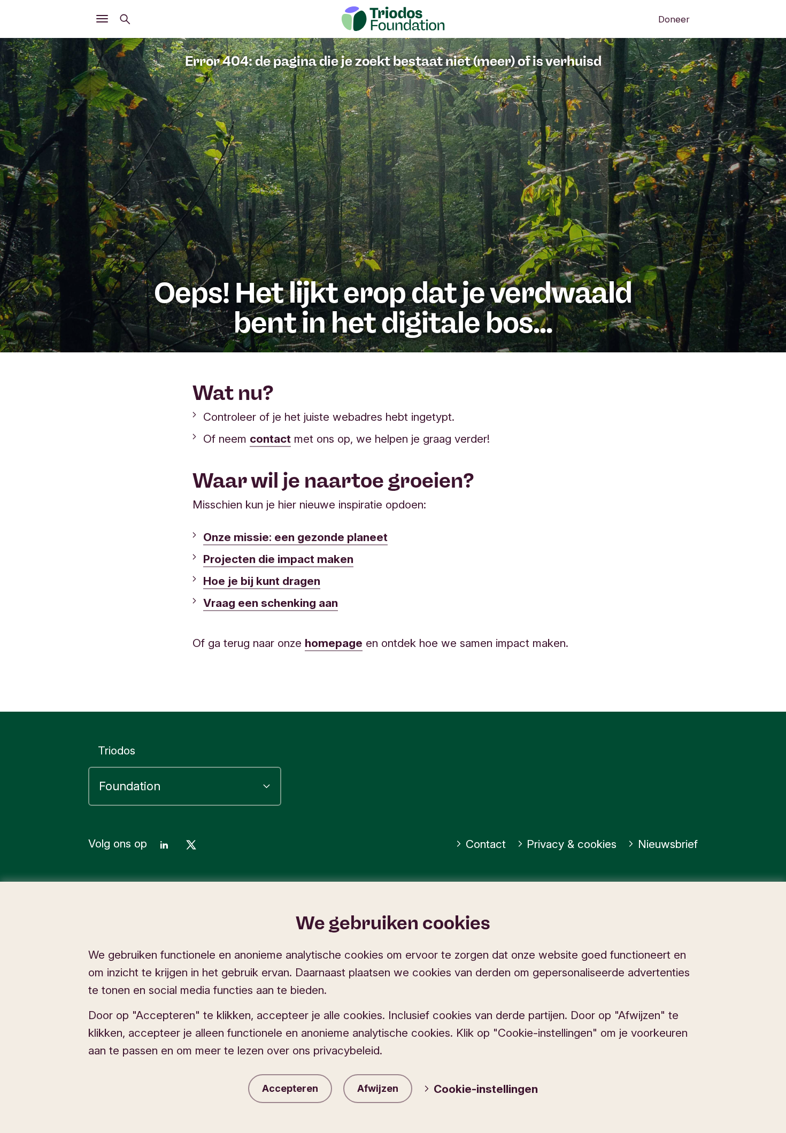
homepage (334, 643)
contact (270, 438)
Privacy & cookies (572, 844)
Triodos (116, 750)
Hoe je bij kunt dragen (261, 581)
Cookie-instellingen (486, 1089)
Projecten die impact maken (278, 559)
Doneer (674, 19)
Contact (486, 844)
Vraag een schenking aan (270, 603)
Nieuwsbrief (668, 844)
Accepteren (290, 1088)
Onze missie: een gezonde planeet (295, 537)
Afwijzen (377, 1088)
